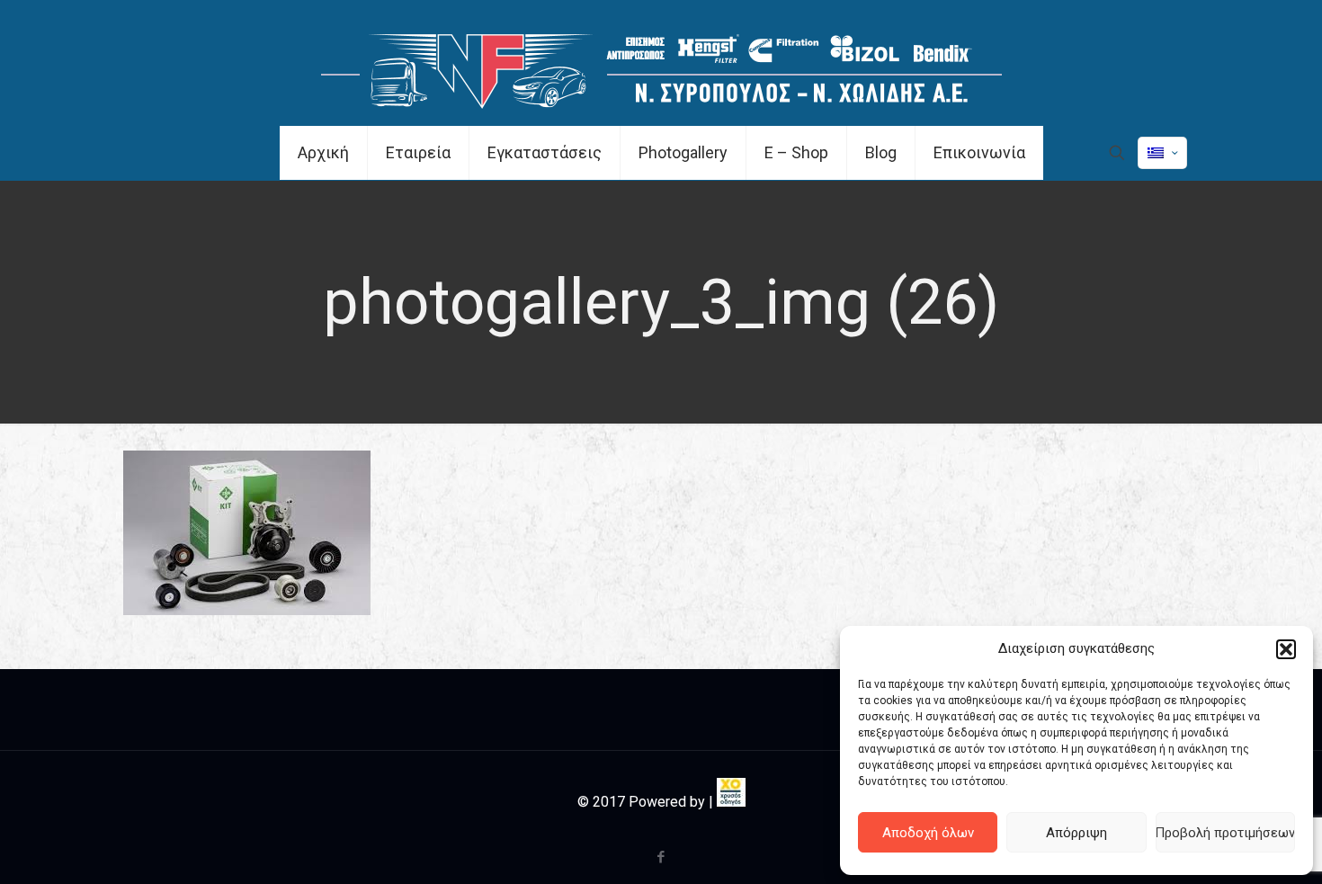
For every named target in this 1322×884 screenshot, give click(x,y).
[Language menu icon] (1162, 153)
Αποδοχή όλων (928, 833)
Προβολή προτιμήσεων (1225, 833)
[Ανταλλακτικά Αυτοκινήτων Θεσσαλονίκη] (661, 62)
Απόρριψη (1076, 833)
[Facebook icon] (661, 857)
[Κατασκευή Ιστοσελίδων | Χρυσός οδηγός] (731, 801)
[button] (1286, 649)
